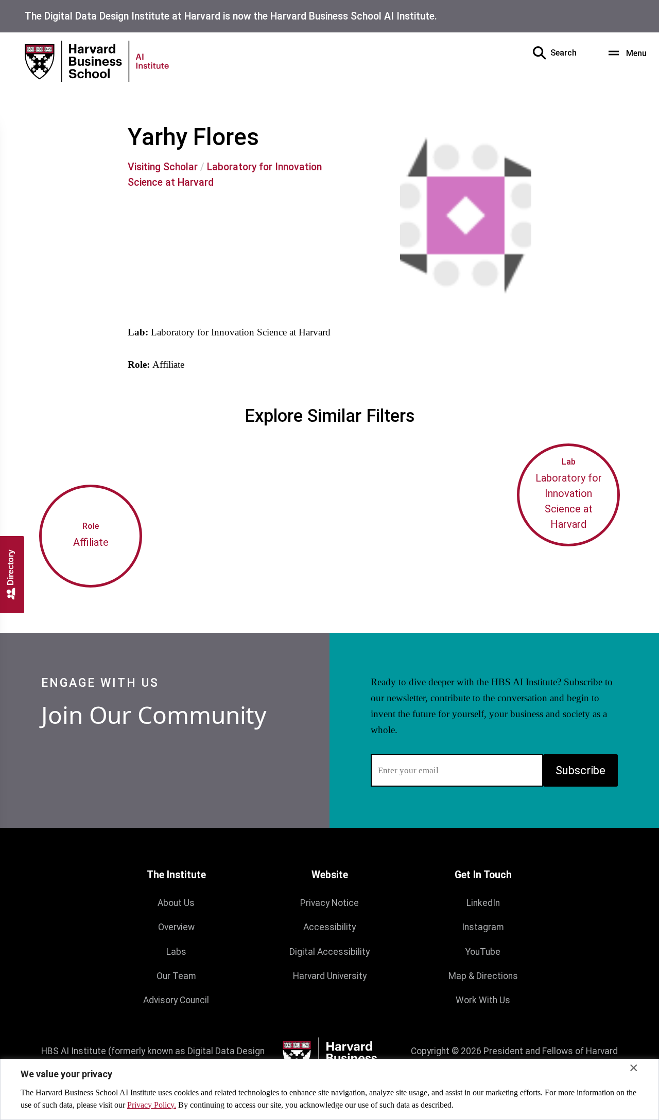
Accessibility (329, 927)
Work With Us (483, 1000)
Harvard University (330, 976)
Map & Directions (483, 976)
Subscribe (580, 770)
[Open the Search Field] (539, 53)
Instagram (483, 927)
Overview (176, 927)
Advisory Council (176, 1000)
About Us (176, 903)
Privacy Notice (329, 903)
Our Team (176, 976)
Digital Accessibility (329, 952)
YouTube (482, 952)
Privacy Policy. (151, 1104)
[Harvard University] (329, 1058)
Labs (176, 952)
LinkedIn (483, 903)
